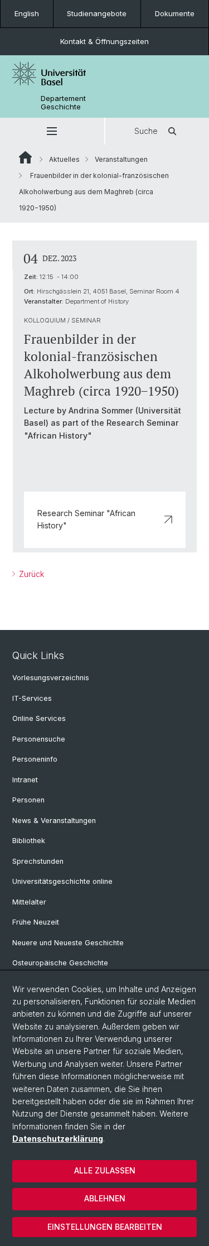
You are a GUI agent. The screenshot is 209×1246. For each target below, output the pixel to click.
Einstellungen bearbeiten (104, 1226)
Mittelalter (29, 902)
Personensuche (38, 739)
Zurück (30, 574)
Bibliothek (28, 840)
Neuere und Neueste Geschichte (68, 943)
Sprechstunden (38, 861)
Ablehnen (104, 1198)
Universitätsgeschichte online (62, 881)
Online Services (39, 718)
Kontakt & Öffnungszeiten (104, 41)
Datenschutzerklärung (57, 1138)
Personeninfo (34, 759)
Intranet (25, 780)
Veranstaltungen (121, 159)
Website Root (25, 157)
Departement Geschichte (63, 102)
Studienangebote (97, 13)
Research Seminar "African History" (86, 519)
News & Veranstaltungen (54, 820)
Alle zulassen (104, 1170)
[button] (52, 131)
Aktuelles (64, 159)
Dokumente (175, 13)
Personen (28, 800)
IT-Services (32, 698)
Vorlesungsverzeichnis (50, 677)
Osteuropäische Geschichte (60, 963)
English (26, 13)
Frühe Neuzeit (35, 922)
